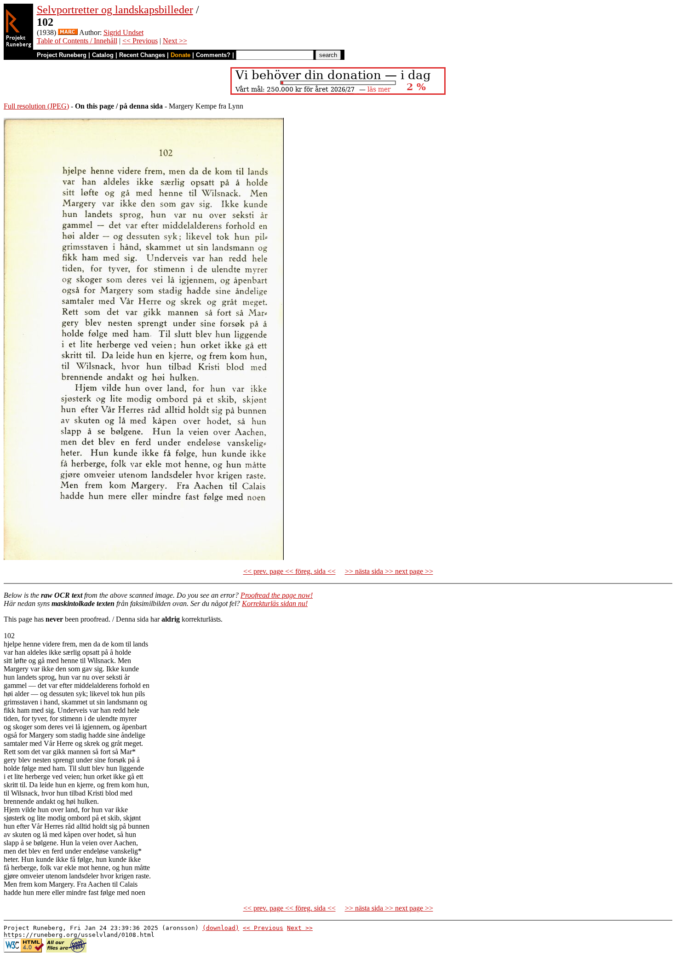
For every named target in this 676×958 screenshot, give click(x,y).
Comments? (213, 55)
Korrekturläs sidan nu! (275, 603)
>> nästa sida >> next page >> (389, 571)
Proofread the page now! (277, 595)
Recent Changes (142, 55)
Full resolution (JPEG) (36, 106)
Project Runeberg (61, 55)
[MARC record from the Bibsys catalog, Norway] (68, 32)
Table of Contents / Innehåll (77, 41)
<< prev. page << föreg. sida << (289, 571)
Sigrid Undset (123, 32)
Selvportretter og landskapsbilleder (115, 10)
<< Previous (140, 41)
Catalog (103, 55)
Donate (180, 55)
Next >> (175, 41)
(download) (220, 927)
